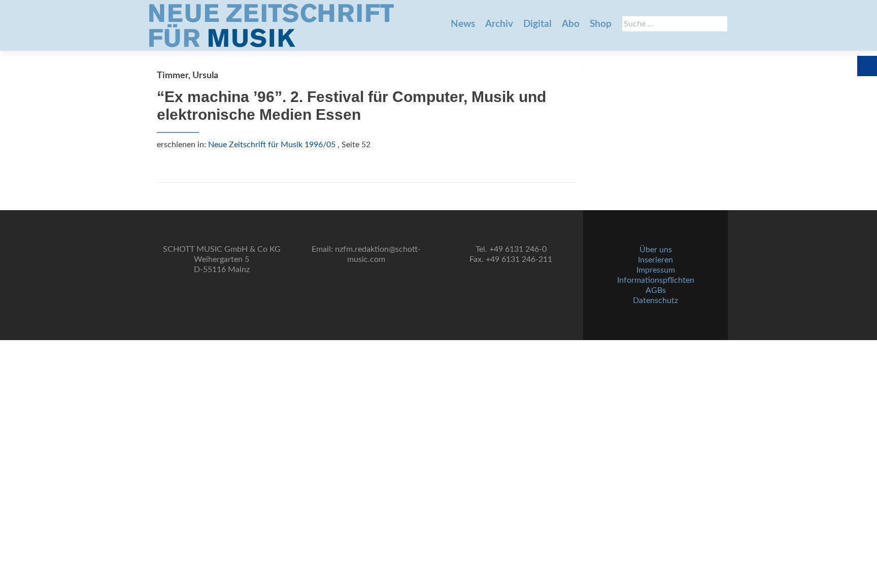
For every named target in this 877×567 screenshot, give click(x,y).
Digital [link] (537, 24)
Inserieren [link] (655, 260)
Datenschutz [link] (655, 300)
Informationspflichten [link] (655, 280)
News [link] (463, 24)
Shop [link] (601, 24)
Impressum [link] (655, 270)
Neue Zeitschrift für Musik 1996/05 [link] (271, 145)
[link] (271, 25)
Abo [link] (571, 24)
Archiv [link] (499, 24)
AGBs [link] (656, 290)
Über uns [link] (655, 250)
